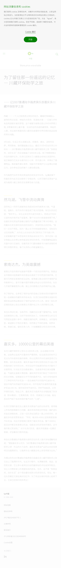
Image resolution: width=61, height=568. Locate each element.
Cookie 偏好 (30, 31)
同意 (30, 39)
